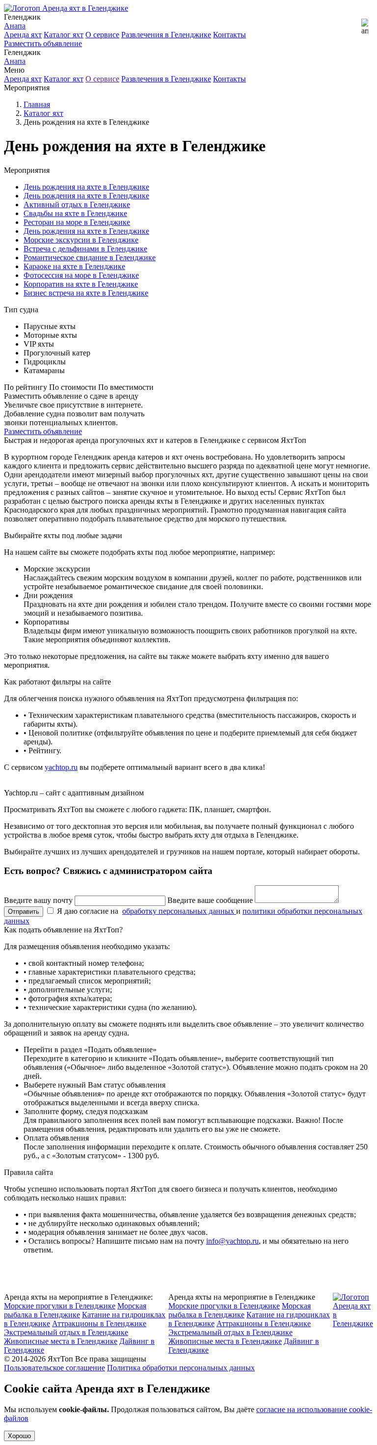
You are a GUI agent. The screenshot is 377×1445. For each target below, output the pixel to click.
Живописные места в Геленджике (60, 1341)
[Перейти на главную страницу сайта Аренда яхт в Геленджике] (66, 8)
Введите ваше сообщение (210, 900)
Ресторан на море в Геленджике (77, 222)
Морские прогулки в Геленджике (59, 1306)
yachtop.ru (61, 767)
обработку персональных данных (179, 911)
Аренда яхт (23, 34)
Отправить (23, 911)
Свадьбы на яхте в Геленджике (75, 213)
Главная (37, 104)
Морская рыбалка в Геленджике (75, 1310)
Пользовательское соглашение (54, 1367)
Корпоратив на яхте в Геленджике (81, 284)
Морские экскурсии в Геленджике (81, 240)
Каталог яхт (63, 34)
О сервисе (102, 34)
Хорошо (19, 1436)
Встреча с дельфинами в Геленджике (85, 249)
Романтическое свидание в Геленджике (90, 257)
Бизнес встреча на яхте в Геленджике (86, 293)
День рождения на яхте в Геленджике (86, 187)
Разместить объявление (43, 43)
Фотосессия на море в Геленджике (81, 275)
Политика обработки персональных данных (181, 1367)
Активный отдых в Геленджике (77, 204)
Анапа (15, 26)
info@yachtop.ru (232, 1241)
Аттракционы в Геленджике (99, 1323)
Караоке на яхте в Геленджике (74, 266)
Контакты (229, 34)
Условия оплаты (178, 1267)
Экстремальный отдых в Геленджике (66, 1332)
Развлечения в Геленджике (166, 34)
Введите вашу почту (38, 900)
